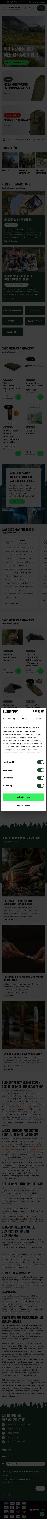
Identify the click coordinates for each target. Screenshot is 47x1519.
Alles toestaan (23, 797)
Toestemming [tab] (9, 718)
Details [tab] (24, 718)
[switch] (40, 770)
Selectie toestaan (23, 805)
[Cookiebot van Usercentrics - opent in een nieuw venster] (33, 711)
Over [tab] (38, 718)
